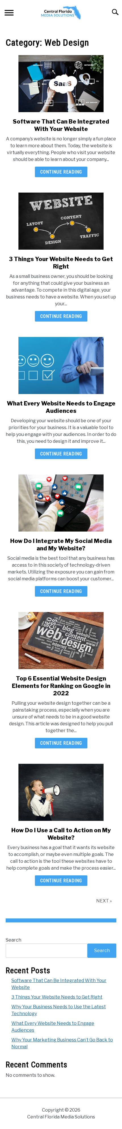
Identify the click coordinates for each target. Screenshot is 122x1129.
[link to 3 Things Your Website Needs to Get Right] (61, 221)
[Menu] (9, 14)
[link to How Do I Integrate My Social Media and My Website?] (61, 503)
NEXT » (104, 901)
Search (13, 940)
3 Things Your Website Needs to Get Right (56, 997)
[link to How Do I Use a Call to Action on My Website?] (61, 792)
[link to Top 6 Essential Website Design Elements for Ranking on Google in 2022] (61, 640)
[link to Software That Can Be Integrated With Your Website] (61, 83)
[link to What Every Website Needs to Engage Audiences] (61, 365)
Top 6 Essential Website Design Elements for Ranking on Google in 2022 (61, 686)
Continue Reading (61, 172)
